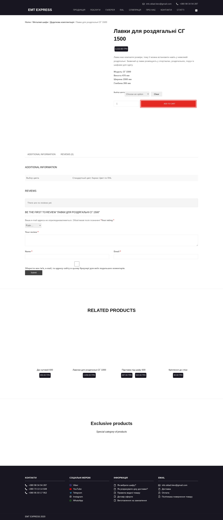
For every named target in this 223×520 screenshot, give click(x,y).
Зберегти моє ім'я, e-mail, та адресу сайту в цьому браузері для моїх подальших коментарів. (75, 268)
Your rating (107, 220)
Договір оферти (125, 496)
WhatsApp (78, 500)
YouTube (77, 489)
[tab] (41, 154)
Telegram (77, 493)
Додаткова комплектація (62, 22)
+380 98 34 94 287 (189, 4)
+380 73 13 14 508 (38, 489)
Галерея (110, 10)
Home (28, 22)
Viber (75, 485)
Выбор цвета (119, 92)
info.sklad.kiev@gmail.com (159, 4)
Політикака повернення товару (177, 496)
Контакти (166, 10)
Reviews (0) (67, 154)
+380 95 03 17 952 (38, 493)
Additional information (41, 154)
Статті (180, 10)
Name (28, 251)
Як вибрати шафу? (126, 485)
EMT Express (40, 10)
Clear (156, 94)
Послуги (95, 10)
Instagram (78, 496)
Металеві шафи (40, 22)
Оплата (165, 493)
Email (117, 251)
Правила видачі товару (128, 493)
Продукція (79, 10)
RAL (122, 10)
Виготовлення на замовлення (132, 500)
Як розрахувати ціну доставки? (132, 489)
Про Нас (151, 10)
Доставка (166, 489)
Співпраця (135, 10)
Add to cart (169, 104)
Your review (31, 232)
